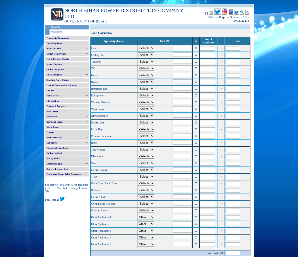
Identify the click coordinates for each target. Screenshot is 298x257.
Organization (56, 32)
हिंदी (207, 13)
